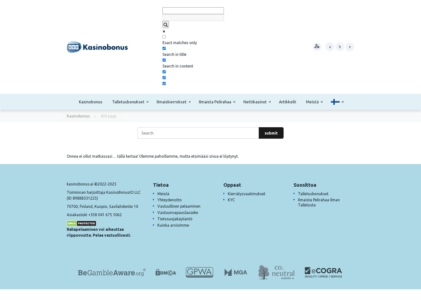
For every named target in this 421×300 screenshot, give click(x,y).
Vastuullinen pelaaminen (179, 206)
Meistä (312, 101)
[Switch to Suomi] (335, 102)
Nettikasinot (255, 101)
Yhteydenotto (169, 200)
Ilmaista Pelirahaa (215, 101)
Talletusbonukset (128, 101)
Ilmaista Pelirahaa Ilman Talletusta (319, 202)
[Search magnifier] (166, 24)
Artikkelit (287, 101)
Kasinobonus (90, 101)
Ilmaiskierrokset (172, 101)
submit (271, 133)
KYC (231, 200)
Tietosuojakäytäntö (174, 219)
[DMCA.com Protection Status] (81, 223)
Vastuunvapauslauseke (177, 212)
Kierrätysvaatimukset (246, 194)
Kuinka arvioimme (173, 225)
